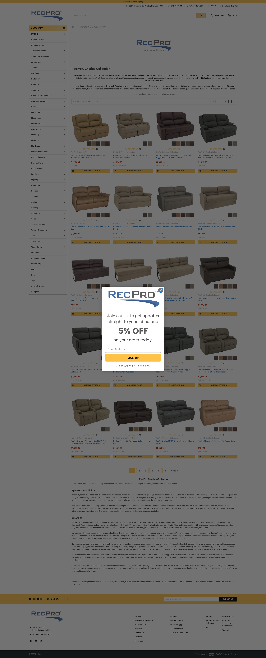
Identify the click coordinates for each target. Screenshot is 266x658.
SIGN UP (133, 358)
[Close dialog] (160, 290)
